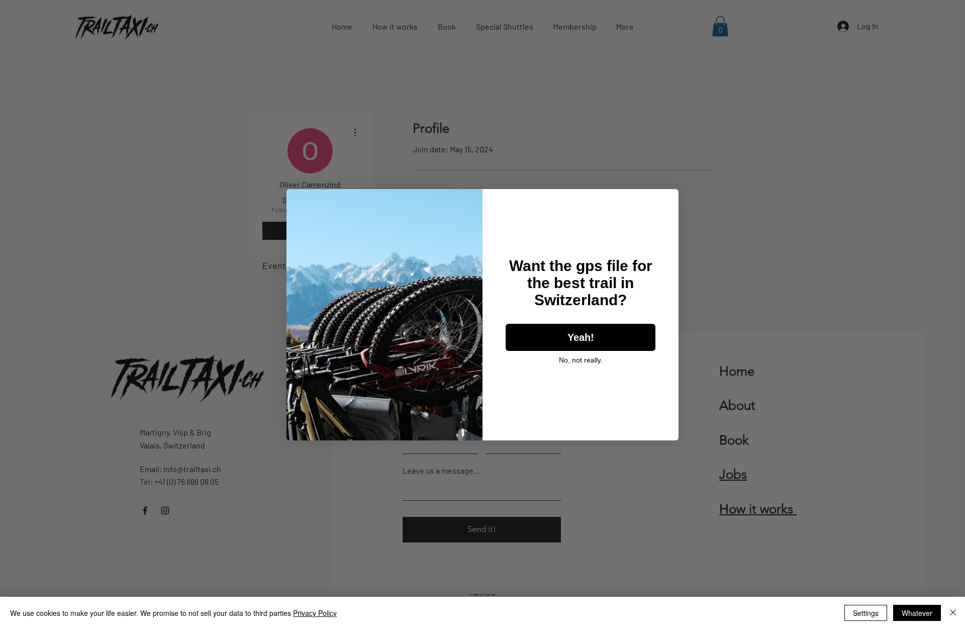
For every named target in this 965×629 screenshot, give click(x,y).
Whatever (917, 613)
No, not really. (581, 360)
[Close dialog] (665, 202)
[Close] (953, 613)
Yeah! (580, 337)
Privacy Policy (315, 613)
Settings (866, 613)
